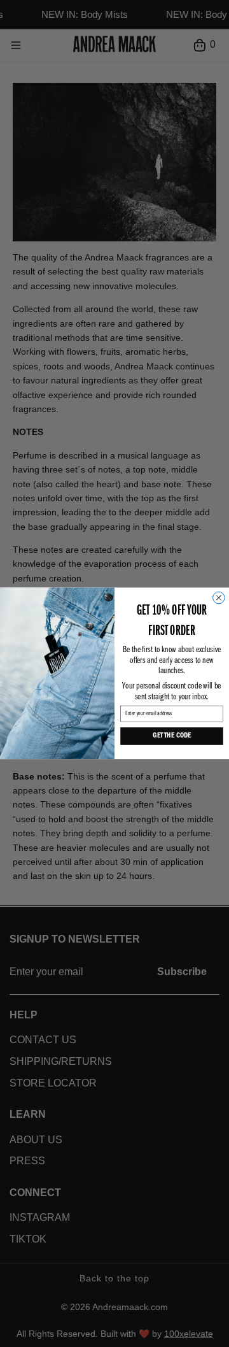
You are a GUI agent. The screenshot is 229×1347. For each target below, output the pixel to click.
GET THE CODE (172, 736)
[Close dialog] (219, 598)
